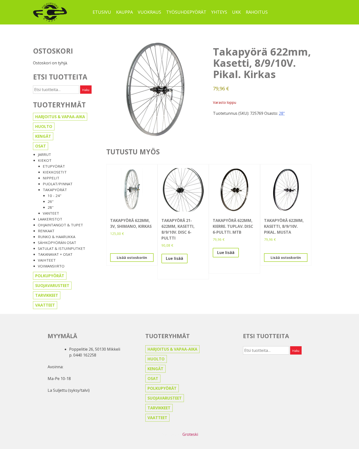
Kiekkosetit (55, 172)
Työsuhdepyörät (186, 12)
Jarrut (44, 154)
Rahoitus (257, 12)
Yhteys (219, 12)
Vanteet (51, 213)
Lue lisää (174, 258)
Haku (85, 90)
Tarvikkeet (46, 295)
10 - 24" (54, 195)
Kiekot (45, 160)
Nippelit (51, 177)
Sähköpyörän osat (57, 242)
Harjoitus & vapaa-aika (60, 116)
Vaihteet (47, 260)
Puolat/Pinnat (58, 183)
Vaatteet (45, 305)
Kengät (43, 136)
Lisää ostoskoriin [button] (132, 257)
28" (50, 207)
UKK (236, 12)
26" (50, 201)
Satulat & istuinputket (61, 248)
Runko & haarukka (56, 236)
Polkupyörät (49, 275)
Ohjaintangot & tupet (60, 224)
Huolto (43, 126)
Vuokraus (149, 12)
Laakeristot (50, 219)
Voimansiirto (51, 266)
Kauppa (124, 12)
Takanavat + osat (55, 254)
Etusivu (102, 12)
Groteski (190, 434)
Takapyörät (55, 189)
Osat (40, 146)
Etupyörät (54, 166)
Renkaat (46, 230)
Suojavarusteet (52, 285)
